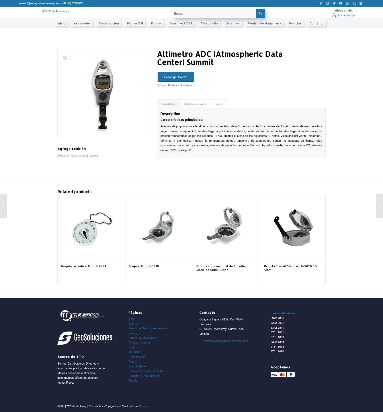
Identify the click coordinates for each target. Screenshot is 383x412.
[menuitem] (63, 23)
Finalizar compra (139, 342)
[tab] (168, 103)
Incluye (219, 104)
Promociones (137, 357)
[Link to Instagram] (327, 3)
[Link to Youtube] (341, 3)
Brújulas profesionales (180, 85)
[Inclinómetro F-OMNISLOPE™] (3, 206)
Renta (132, 361)
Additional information (195, 104)
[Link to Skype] (361, 3)
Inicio (132, 347)
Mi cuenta (135, 352)
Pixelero (143, 406)
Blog (131, 318)
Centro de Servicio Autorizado (148, 328)
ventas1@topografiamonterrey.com (225, 341)
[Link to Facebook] (321, 3)
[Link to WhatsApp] (347, 3)
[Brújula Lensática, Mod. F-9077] (379, 206)
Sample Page (137, 366)
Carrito (133, 323)
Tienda (133, 380)
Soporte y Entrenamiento (144, 376)
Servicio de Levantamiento (146, 371)
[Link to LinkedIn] (354, 3)
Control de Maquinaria (142, 337)
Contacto (134, 333)
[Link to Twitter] (334, 3)
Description (168, 104)
